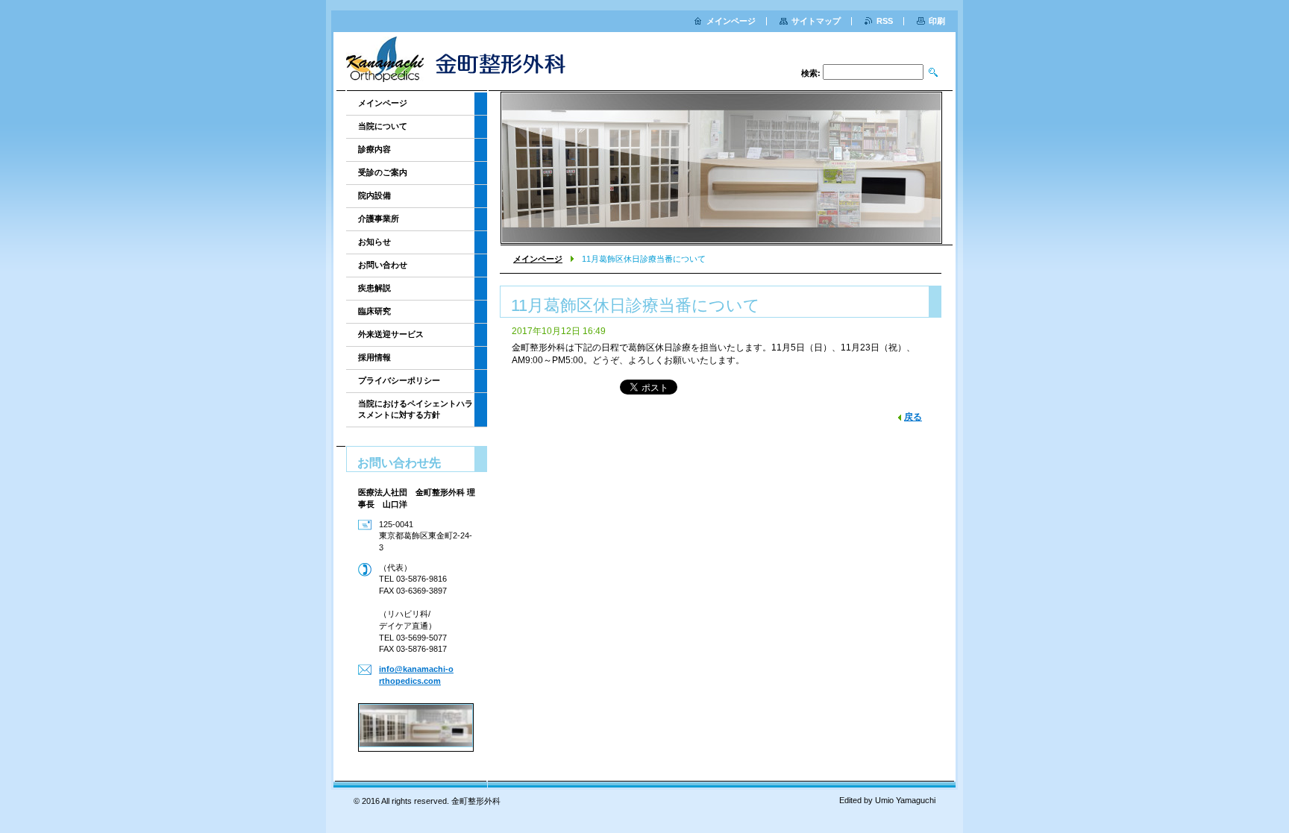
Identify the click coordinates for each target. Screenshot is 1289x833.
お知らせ (374, 241)
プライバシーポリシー (399, 380)
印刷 (937, 20)
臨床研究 (374, 311)
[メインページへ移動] (462, 63)
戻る (913, 417)
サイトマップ (816, 20)
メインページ (537, 258)
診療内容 (374, 149)
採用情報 (374, 357)
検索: (811, 73)
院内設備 (374, 195)
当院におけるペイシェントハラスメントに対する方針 (415, 409)
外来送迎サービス (391, 334)
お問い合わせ (382, 264)
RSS (884, 20)
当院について (382, 126)
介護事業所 (378, 218)
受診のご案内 (382, 172)
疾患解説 (374, 287)
